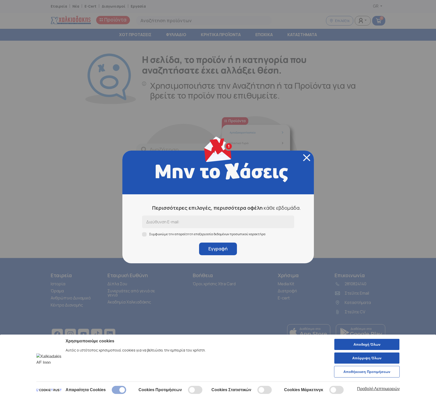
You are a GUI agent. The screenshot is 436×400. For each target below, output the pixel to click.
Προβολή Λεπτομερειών (378, 389)
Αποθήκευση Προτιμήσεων (366, 372)
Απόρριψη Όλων (367, 358)
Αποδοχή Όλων (366, 344)
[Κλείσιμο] (306, 157)
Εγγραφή (218, 249)
